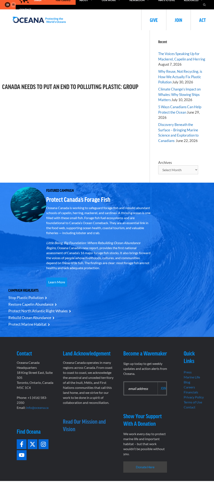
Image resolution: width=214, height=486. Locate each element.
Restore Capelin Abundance (31, 304)
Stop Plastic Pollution (26, 297)
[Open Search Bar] (204, 4)
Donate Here (145, 467)
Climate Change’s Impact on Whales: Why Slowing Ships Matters (179, 94)
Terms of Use (193, 402)
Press (188, 372)
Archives (165, 162)
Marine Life (192, 377)
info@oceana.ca (37, 407)
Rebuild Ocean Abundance (29, 317)
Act (202, 20)
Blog (187, 382)
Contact (189, 407)
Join (178, 20)
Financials (191, 392)
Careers (189, 387)
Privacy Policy (194, 397)
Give (154, 20)
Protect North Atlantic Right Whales (38, 311)
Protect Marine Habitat (27, 324)
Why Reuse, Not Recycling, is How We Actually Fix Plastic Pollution (180, 76)
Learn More (56, 282)
